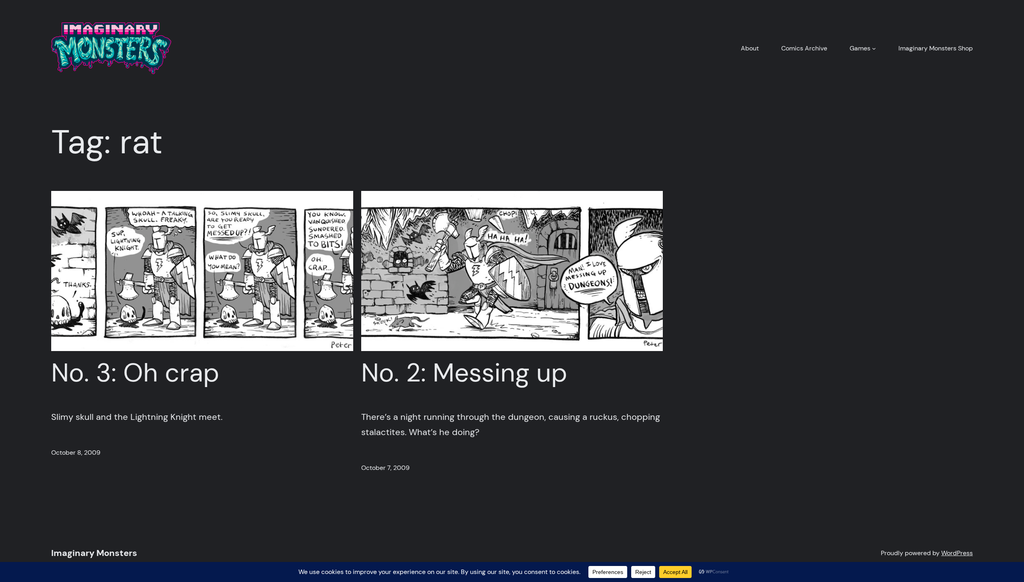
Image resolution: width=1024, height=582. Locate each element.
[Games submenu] (874, 48)
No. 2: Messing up (464, 373)
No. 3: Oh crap (135, 373)
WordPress (957, 553)
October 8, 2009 (75, 452)
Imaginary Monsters (94, 553)
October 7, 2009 (385, 468)
